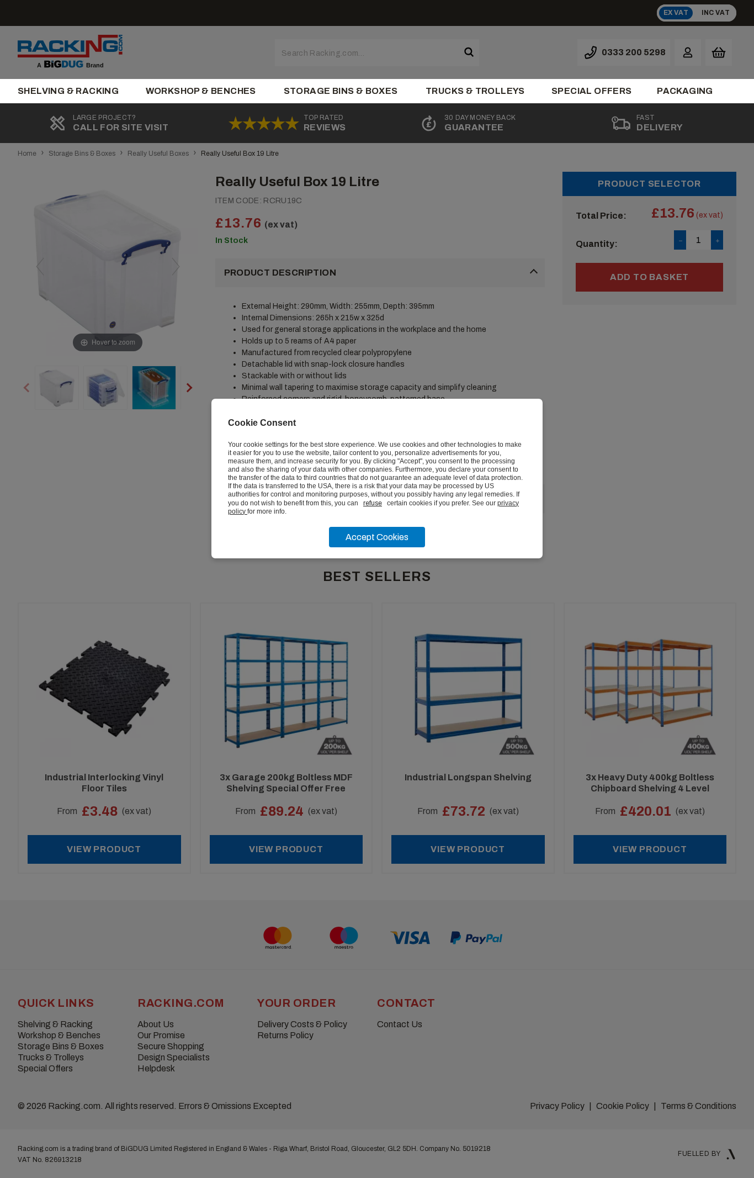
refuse (372, 503)
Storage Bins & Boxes (341, 91)
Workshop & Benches (201, 91)
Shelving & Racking (68, 91)
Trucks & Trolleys (475, 91)
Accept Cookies (377, 537)
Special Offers (591, 91)
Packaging (685, 91)
